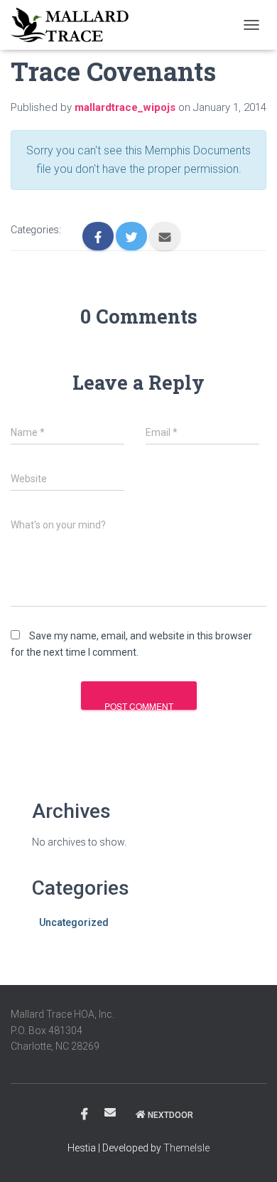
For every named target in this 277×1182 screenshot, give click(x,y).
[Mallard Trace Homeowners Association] (75, 25)
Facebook (84, 1114)
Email (110, 1112)
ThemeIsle (186, 1148)
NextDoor (170, 1115)
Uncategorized (74, 922)
